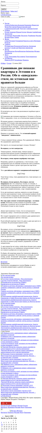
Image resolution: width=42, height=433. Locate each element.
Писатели (24, 35)
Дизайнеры (31, 35)
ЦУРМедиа (8, 58)
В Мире (7, 30)
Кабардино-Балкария (17, 25)
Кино (12, 37)
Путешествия (9, 46)
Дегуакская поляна (7, 277)
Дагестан (23, 28)
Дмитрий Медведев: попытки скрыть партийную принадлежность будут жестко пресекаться (17, 351)
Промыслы (8, 53)
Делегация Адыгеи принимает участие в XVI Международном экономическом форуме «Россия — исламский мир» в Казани (18, 361)
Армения (13, 32)
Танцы (16, 37)
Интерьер (37, 41)
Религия (7, 42)
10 (2, 424)
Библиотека (30, 51)
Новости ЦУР (9, 60)
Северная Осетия (32, 28)
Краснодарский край (24, 27)
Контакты (4, 407)
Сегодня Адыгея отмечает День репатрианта (16, 280)
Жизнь (7, 39)
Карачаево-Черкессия (32, 25)
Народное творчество (25, 48)
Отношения (19, 41)
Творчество (8, 34)
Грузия (7, 32)
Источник (4, 262)
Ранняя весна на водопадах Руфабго (13, 284)
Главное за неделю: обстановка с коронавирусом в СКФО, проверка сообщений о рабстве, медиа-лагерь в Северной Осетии (20, 292)
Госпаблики (18, 60)
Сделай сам (14, 48)
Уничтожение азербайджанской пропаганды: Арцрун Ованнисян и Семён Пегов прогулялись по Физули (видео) (20, 300)
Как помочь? (21, 56)
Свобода (7, 44)
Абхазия (29, 32)
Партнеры (28, 407)
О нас (6, 56)
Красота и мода (28, 41)
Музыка (7, 37)
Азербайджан (36, 32)
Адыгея (7, 25)
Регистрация (5, 11)
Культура (25, 46)
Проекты (26, 60)
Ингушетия (13, 27)
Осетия (25, 405)
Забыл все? (14, 11)
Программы (13, 56)
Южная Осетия (21, 32)
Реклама (38, 35)
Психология (18, 46)
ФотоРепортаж (10, 51)
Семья (7, 41)
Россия (7, 23)
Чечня (7, 27)
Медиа (7, 49)
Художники (9, 35)
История (12, 41)
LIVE (6, 15)
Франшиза (11, 407)
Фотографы (17, 35)
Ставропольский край (12, 28)
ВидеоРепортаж (20, 51)
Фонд (6, 55)
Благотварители (31, 56)
